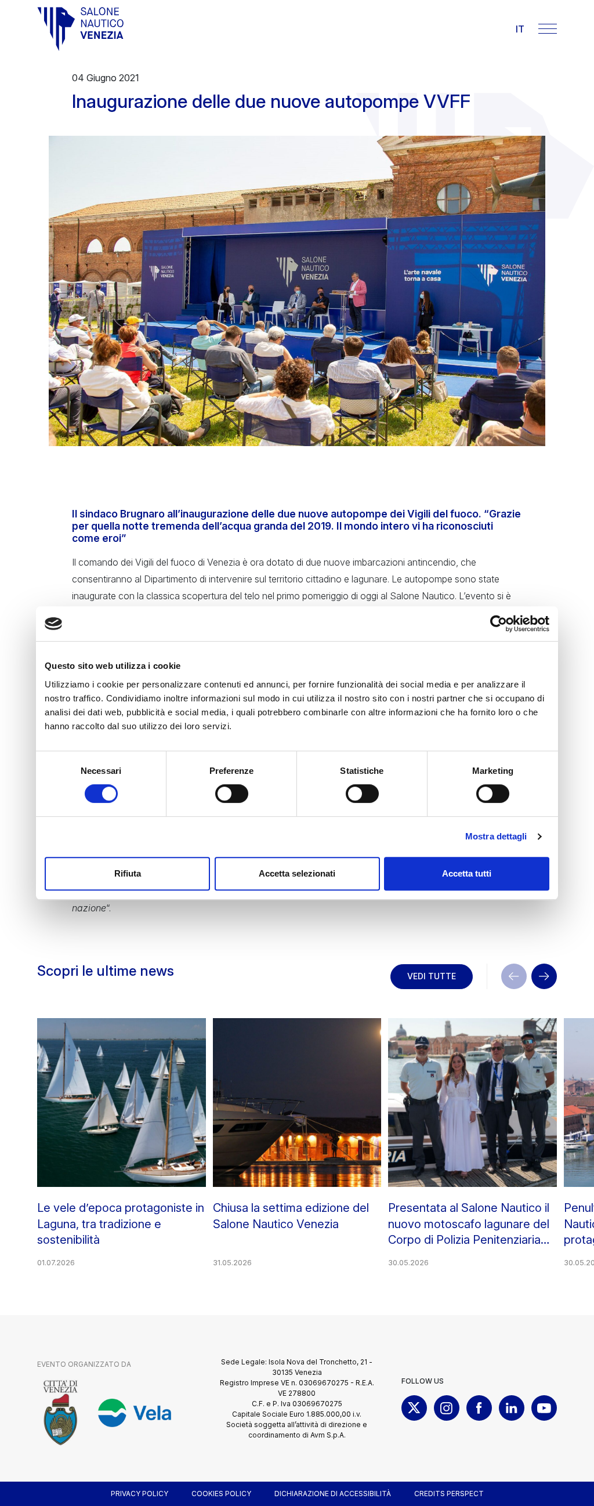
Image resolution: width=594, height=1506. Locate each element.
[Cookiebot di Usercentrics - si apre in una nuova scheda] (498, 623)
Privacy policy (139, 1493)
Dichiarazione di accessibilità (332, 1493)
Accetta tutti (466, 873)
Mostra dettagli (496, 836)
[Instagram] (446, 1408)
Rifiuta (127, 873)
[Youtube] (544, 1408)
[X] (414, 1408)
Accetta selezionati (297, 873)
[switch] (231, 793)
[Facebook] (479, 1408)
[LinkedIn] (511, 1408)
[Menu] (547, 29)
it (520, 29)
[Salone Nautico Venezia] (80, 29)
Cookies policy (221, 1493)
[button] (544, 976)
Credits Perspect (449, 1493)
